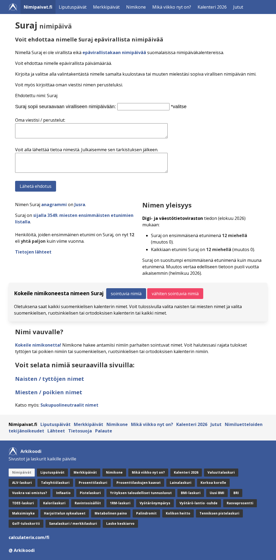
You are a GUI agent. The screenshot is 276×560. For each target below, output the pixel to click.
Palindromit (146, 513)
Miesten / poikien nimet (48, 392)
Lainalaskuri (180, 482)
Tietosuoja (80, 431)
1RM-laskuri (120, 503)
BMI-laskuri (191, 493)
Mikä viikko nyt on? (171, 7)
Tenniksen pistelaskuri (219, 513)
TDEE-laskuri (23, 503)
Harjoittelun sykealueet (64, 513)
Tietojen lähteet (33, 252)
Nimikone (136, 7)
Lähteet (56, 431)
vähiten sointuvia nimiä (175, 294)
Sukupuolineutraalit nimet (69, 405)
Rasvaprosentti (240, 503)
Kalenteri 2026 (212, 7)
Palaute (103, 431)
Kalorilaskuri (54, 503)
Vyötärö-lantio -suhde (199, 503)
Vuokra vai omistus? (29, 493)
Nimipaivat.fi (38, 7)
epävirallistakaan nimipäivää (114, 52)
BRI (236, 493)
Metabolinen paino (111, 513)
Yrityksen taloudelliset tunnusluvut (141, 493)
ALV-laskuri (22, 482)
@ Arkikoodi (22, 550)
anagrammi (54, 204)
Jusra (79, 204)
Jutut (238, 7)
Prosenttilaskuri (93, 482)
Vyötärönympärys (155, 503)
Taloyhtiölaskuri (55, 482)
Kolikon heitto (178, 513)
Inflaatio (63, 493)
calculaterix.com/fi (29, 537)
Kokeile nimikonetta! (38, 345)
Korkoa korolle (213, 482)
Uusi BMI (217, 493)
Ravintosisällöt (88, 503)
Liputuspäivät (73, 7)
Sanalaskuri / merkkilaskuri (73, 523)
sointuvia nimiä (126, 294)
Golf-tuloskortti (26, 523)
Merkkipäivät (106, 7)
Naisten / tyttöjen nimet (49, 378)
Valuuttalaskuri (221, 472)
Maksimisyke (23, 513)
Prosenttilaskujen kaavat (138, 482)
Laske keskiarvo (120, 523)
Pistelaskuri (90, 493)
